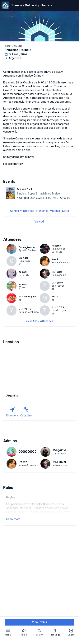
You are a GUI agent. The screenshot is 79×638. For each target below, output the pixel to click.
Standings (42, 210)
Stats (65, 210)
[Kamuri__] (20, 275)
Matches (55, 210)
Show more (13, 519)
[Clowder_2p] (20, 264)
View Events (39, 622)
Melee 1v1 (24, 189)
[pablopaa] (53, 251)
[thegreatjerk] (53, 313)
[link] (60, 251)
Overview (16, 210)
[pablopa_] (60, 252)
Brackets (28, 210)
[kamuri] (27, 275)
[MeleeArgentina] (20, 287)
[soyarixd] (23, 287)
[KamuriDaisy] (23, 275)
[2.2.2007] (53, 289)
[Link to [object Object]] (12, 249)
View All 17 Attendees (39, 321)
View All (39, 221)
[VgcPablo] (57, 251)
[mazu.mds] (53, 299)
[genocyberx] (20, 299)
